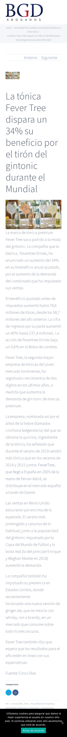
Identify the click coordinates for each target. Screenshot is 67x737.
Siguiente (49, 57)
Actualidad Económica (16, 707)
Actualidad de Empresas (43, 703)
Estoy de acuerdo (33, 730)
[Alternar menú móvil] (59, 8)
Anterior (31, 57)
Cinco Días (27, 673)
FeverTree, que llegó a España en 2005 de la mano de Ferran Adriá (32, 471)
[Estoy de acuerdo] (62, 723)
